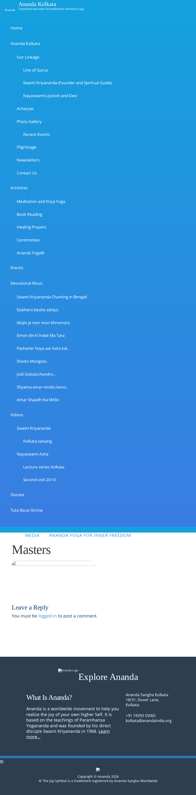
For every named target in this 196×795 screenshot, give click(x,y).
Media (32, 535)
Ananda (10, 9)
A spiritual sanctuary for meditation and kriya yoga (51, 8)
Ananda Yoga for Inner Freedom (90, 535)
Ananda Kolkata (37, 4)
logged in (47, 616)
